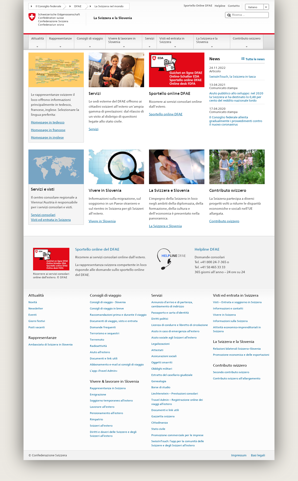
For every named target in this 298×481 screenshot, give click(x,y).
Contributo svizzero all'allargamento (236, 378)
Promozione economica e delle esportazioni (241, 354)
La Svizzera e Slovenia (165, 226)
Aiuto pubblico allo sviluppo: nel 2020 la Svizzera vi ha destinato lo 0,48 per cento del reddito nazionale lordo (236, 97)
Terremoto (97, 339)
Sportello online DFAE (166, 114)
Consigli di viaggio (90, 38)
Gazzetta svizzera (163, 416)
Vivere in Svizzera (224, 314)
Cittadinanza (159, 422)
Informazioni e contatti (228, 308)
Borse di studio (160, 387)
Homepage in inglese (47, 137)
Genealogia (158, 381)
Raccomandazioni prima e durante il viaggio (118, 314)
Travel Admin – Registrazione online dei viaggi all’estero (177, 401)
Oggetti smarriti (161, 362)
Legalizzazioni (160, 343)
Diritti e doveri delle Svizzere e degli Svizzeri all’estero (113, 433)
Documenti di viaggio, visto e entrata (114, 321)
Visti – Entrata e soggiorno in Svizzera (237, 302)
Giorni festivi (36, 321)
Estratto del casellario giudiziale (172, 375)
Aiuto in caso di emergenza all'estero (175, 331)
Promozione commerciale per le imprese (177, 435)
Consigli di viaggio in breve (107, 308)
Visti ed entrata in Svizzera (171, 40)
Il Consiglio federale (48, 6)
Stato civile (158, 429)
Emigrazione (98, 394)
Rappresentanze (60, 38)
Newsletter (35, 308)
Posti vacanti (36, 327)
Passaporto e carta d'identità (170, 312)
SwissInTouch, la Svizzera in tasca (232, 76)
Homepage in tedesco (47, 122)
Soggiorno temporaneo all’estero (111, 400)
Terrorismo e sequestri (104, 333)
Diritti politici (159, 318)
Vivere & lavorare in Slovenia (121, 40)
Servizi (149, 38)
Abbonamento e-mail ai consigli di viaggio (117, 364)
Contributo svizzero (247, 38)
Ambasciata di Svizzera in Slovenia (50, 344)
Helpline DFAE (207, 249)
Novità (32, 302)
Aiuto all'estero (100, 352)
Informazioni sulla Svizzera (230, 321)
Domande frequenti (103, 327)
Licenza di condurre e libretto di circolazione (179, 325)
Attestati (157, 350)
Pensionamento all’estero (106, 413)
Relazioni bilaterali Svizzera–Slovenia (237, 348)
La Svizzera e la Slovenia (206, 40)
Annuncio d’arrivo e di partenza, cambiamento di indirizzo (172, 304)
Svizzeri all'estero (101, 425)
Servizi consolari (43, 215)
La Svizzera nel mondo (109, 6)
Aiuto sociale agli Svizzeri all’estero (173, 337)
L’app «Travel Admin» (103, 370)
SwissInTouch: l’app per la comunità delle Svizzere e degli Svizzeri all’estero (177, 443)
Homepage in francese (48, 130)
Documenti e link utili (103, 358)
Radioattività (98, 346)
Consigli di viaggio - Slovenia (108, 302)
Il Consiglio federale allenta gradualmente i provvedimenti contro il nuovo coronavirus (235, 121)
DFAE (77, 6)
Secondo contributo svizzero (231, 372)
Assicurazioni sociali (163, 356)
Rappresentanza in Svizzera (108, 388)
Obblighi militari (161, 368)
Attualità (37, 38)
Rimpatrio (96, 419)
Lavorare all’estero (102, 406)
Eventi (32, 314)
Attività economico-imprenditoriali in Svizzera (237, 329)
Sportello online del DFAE (97, 249)
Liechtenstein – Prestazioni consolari (174, 393)
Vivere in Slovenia (102, 221)
